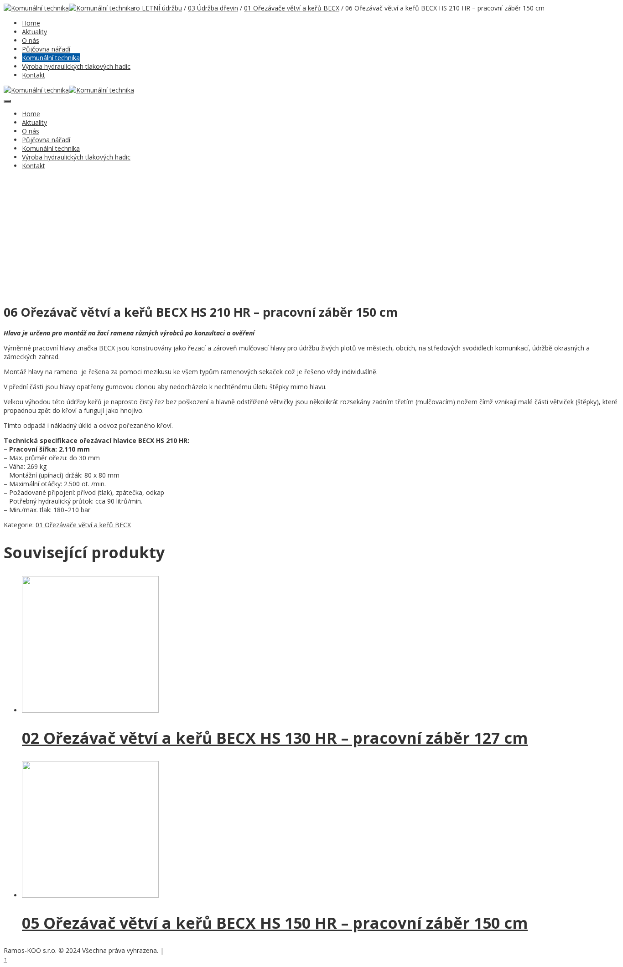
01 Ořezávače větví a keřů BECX (291, 8)
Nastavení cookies (188, 951)
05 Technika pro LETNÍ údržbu (137, 8)
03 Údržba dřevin (213, 8)
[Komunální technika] (36, 8)
